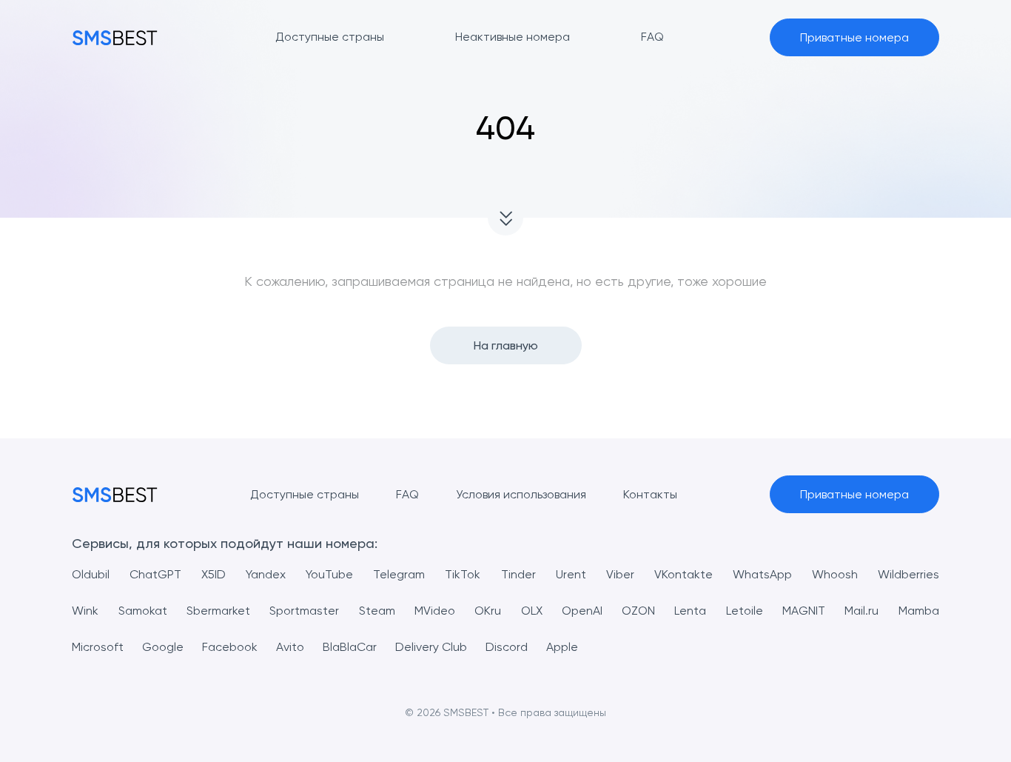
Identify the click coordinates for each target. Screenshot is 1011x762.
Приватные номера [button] (854, 37)
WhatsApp (762, 574)
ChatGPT (155, 574)
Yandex (266, 574)
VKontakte (683, 574)
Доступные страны (304, 494)
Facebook (230, 647)
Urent (571, 574)
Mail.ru (861, 611)
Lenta (690, 611)
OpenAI (582, 611)
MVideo (434, 611)
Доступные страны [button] (329, 37)
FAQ (407, 494)
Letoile (744, 611)
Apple (562, 647)
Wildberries (908, 574)
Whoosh (835, 574)
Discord (507, 647)
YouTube (329, 574)
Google (163, 647)
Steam (377, 611)
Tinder (518, 574)
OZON (638, 611)
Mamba (919, 611)
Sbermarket (218, 611)
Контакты (650, 494)
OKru (487, 611)
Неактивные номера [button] (512, 37)
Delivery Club (431, 647)
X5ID (213, 574)
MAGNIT (803, 611)
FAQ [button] (652, 37)
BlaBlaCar (350, 647)
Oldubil (91, 574)
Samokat (142, 611)
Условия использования (521, 494)
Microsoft (98, 647)
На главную (506, 345)
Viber (620, 574)
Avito (290, 647)
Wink (85, 611)
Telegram (399, 574)
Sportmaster (304, 611)
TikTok (462, 574)
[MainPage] (115, 37)
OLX (532, 611)
